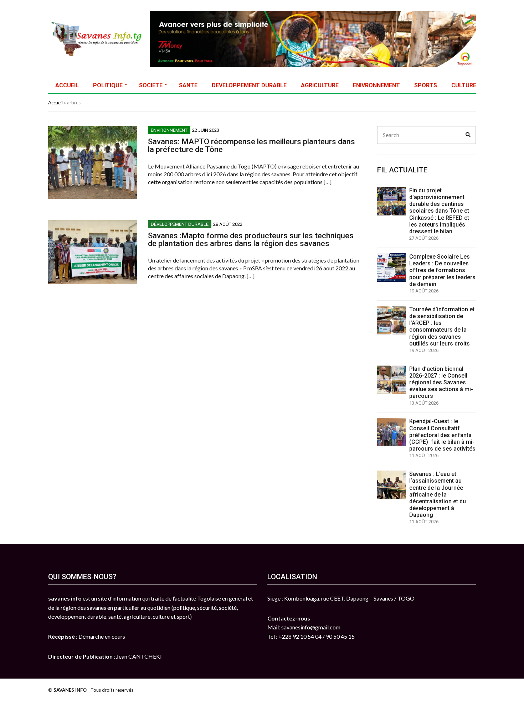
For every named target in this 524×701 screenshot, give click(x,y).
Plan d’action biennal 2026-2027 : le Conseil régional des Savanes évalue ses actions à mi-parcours (441, 382)
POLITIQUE (108, 85)
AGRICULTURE (320, 85)
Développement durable (180, 224)
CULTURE (463, 85)
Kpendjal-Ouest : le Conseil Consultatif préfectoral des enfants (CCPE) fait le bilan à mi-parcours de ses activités (442, 435)
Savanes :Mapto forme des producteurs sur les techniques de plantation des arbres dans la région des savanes (251, 239)
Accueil (55, 102)
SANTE (188, 85)
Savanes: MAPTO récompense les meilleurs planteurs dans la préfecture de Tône (251, 145)
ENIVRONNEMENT (376, 85)
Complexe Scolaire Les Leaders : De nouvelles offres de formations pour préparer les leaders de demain (442, 270)
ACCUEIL (67, 85)
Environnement (169, 130)
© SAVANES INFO (67, 690)
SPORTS (425, 85)
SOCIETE (151, 85)
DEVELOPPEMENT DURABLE (249, 85)
